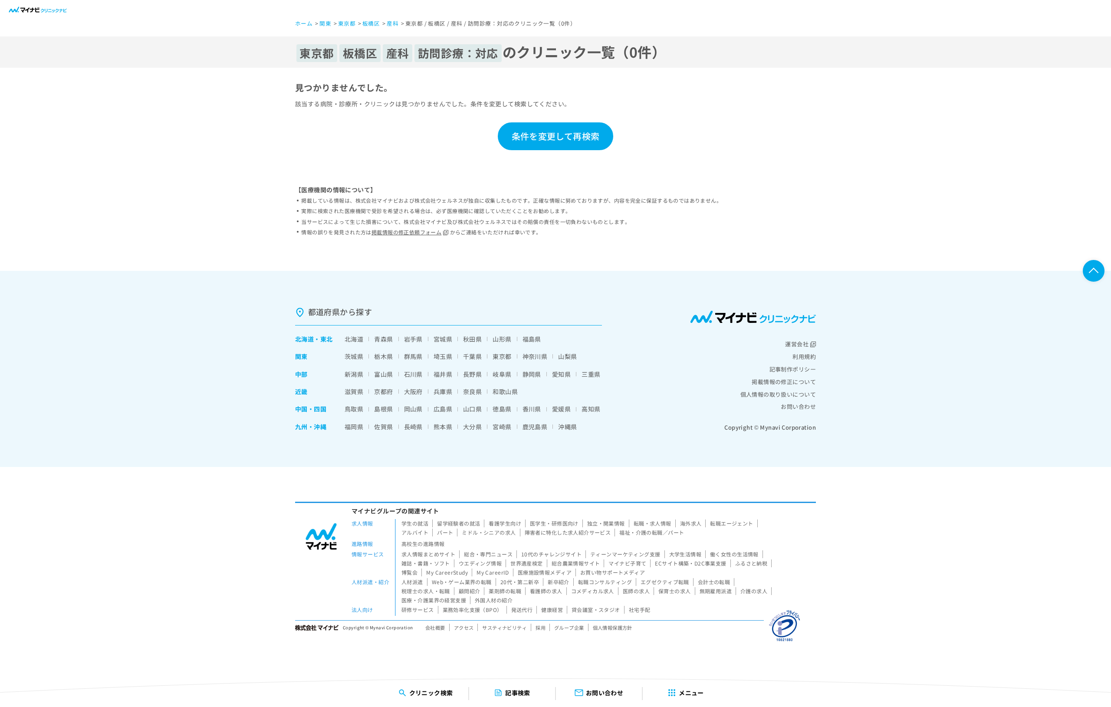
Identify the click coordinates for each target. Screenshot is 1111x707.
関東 (301, 356)
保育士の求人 (674, 591)
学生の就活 (414, 523)
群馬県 (413, 356)
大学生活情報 (685, 554)
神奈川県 (535, 356)
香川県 (532, 408)
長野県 (472, 374)
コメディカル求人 (592, 591)
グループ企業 (569, 627)
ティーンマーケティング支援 (625, 554)
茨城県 (354, 356)
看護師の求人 (546, 591)
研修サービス (417, 609)
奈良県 (472, 391)
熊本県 (443, 426)
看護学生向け (505, 523)
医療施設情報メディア (545, 572)
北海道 (304, 339)
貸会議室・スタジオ (596, 609)
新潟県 (354, 374)
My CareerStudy (447, 572)
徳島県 (502, 408)
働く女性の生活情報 (734, 554)
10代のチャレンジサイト (551, 554)
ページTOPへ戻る (1093, 271)
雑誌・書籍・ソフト (425, 563)
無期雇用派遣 (716, 591)
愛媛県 (561, 408)
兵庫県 (443, 391)
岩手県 (413, 339)
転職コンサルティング (605, 581)
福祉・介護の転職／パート (651, 532)
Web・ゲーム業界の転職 (462, 581)
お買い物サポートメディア (612, 572)
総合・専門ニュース (488, 554)
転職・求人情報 (652, 523)
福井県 (443, 374)
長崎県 (413, 426)
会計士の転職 (714, 581)
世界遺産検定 (526, 563)
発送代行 (522, 609)
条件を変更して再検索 (555, 136)
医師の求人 (636, 591)
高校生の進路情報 (422, 543)
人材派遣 (412, 581)
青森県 (383, 339)
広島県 (443, 408)
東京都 (502, 356)
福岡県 (354, 426)
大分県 (472, 426)
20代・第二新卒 (519, 581)
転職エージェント (731, 523)
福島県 (532, 339)
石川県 (413, 374)
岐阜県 (502, 374)
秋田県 (472, 339)
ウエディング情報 (480, 563)
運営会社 (797, 344)
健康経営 (552, 609)
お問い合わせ (798, 406)
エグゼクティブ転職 (665, 581)
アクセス (464, 627)
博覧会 (409, 572)
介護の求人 (753, 591)
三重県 (591, 374)
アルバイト (414, 532)
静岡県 (532, 374)
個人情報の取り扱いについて (778, 394)
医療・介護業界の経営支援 (433, 600)
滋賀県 (354, 391)
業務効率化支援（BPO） (473, 609)
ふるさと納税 (751, 563)
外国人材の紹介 (494, 600)
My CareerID (493, 572)
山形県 (502, 339)
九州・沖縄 (310, 426)
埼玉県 (443, 356)
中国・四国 (310, 408)
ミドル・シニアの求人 (489, 532)
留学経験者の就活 (458, 523)
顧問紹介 (469, 591)
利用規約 (804, 356)
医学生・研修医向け (554, 523)
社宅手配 (640, 609)
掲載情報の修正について (784, 382)
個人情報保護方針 (612, 627)
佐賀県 (383, 426)
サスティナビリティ (504, 627)
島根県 (383, 408)
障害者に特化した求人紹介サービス (568, 532)
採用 (541, 627)
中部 (301, 374)
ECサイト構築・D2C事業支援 (690, 563)
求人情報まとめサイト (428, 554)
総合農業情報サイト (576, 563)
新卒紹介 (558, 581)
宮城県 (443, 339)
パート (445, 532)
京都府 (383, 391)
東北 (326, 339)
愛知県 (561, 374)
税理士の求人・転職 (425, 591)
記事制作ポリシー (792, 369)
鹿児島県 (535, 426)
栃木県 (383, 356)
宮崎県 (502, 426)
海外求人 (691, 523)
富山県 (383, 374)
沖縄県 (567, 426)
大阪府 (413, 391)
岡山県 (413, 408)
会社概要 (435, 627)
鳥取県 (354, 408)
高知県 (591, 408)
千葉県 (472, 356)
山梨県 (567, 356)
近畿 (301, 391)
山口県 (472, 408)
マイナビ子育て (627, 563)
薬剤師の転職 (505, 591)
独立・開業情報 (606, 523)
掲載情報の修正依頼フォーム (406, 232)
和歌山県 (505, 391)
